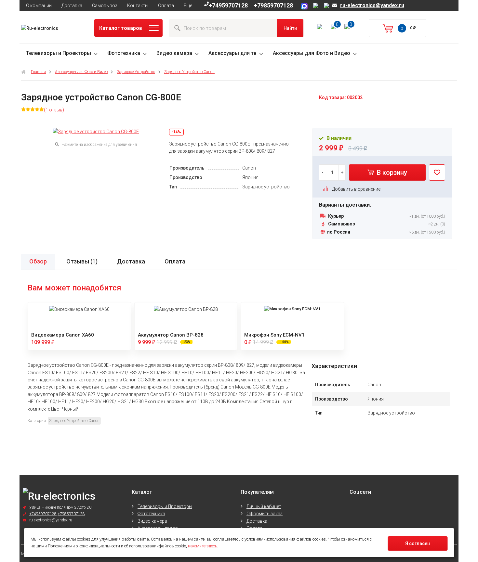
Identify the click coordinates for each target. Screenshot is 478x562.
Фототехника (123, 53)
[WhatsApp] (326, 6)
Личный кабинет (263, 506)
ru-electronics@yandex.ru (372, 5)
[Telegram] (317, 6)
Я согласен (417, 543)
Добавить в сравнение (356, 189)
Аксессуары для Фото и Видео (311, 53)
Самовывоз (104, 5)
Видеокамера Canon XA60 (62, 335)
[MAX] (305, 6)
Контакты (137, 5)
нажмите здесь (202, 545)
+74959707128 (228, 5)
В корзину (391, 172)
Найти (290, 28)
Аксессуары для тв (232, 53)
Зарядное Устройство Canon (189, 72)
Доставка (71, 5)
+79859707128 (273, 5)
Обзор (38, 261)
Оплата (166, 5)
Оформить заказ (264, 513)
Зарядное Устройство (136, 72)
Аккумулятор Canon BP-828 (171, 335)
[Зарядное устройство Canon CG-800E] (96, 131)
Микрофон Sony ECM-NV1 (274, 335)
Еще (188, 5)
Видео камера (174, 53)
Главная (38, 72)
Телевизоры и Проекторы (58, 53)
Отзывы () (82, 261)
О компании (39, 5)
